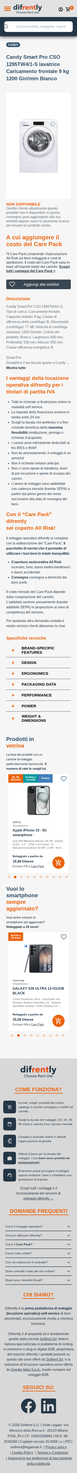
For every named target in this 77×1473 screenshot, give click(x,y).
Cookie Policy (22, 1452)
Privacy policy (56, 1447)
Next (74, 823)
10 (67, 878)
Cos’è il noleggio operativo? (24, 1226)
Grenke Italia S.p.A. (25, 1369)
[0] (68, 9)
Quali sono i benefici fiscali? (24, 1280)
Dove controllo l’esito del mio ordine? (30, 1271)
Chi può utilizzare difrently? (23, 1235)
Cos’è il (19, 1244)
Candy (13, 44)
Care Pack (37, 866)
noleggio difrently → (38, 1198)
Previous (3, 823)
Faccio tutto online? (18, 1253)
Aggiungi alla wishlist (41, 284)
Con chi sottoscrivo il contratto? (26, 1262)
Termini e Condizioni (52, 1452)
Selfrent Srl (48, 1339)
